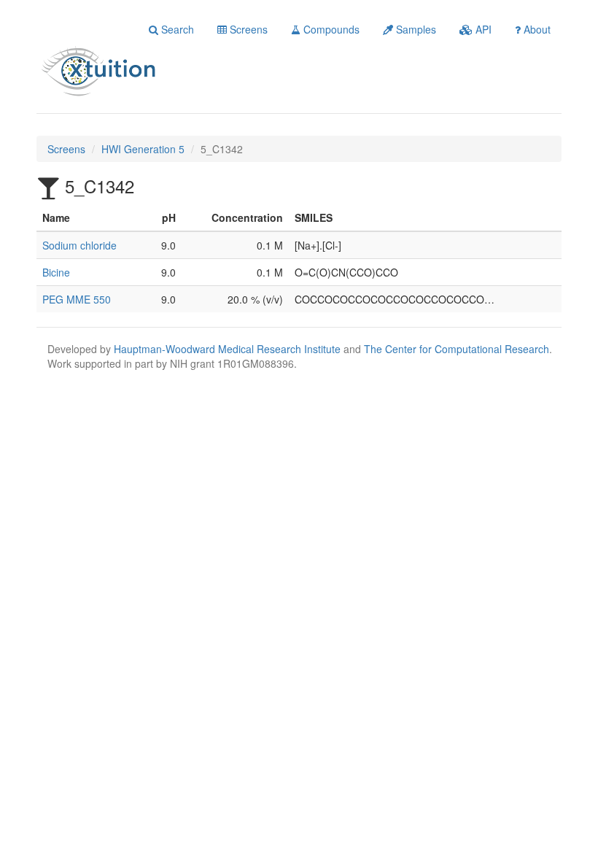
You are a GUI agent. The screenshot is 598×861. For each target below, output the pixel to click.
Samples (414, 29)
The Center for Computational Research (456, 348)
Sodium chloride (79, 245)
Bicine (56, 272)
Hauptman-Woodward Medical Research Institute (228, 348)
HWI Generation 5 (143, 149)
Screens (247, 29)
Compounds (330, 29)
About (536, 29)
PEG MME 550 (76, 299)
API (482, 29)
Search (176, 29)
